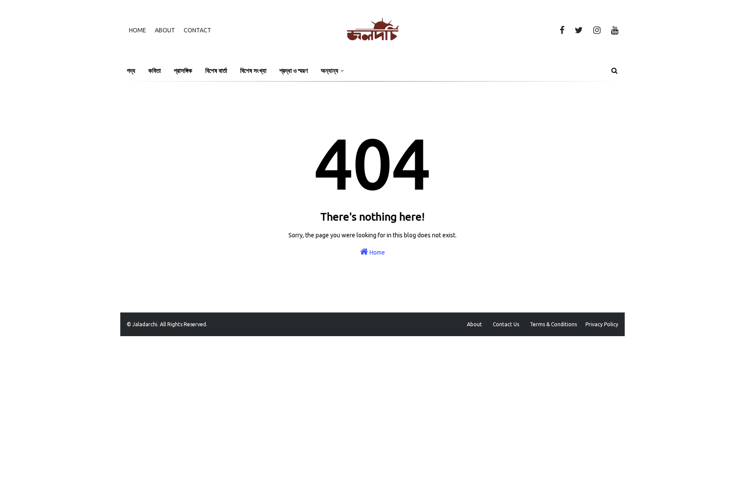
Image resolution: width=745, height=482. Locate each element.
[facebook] (562, 30)
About (165, 30)
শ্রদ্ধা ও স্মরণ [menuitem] (293, 70)
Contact (197, 30)
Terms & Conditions (553, 324)
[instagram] (597, 30)
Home (137, 30)
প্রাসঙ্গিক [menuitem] (183, 70)
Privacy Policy (601, 324)
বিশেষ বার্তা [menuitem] (216, 70)
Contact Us (506, 324)
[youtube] (613, 30)
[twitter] (579, 30)
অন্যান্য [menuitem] (329, 70)
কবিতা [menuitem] (154, 70)
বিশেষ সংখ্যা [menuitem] (253, 70)
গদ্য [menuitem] (131, 70)
